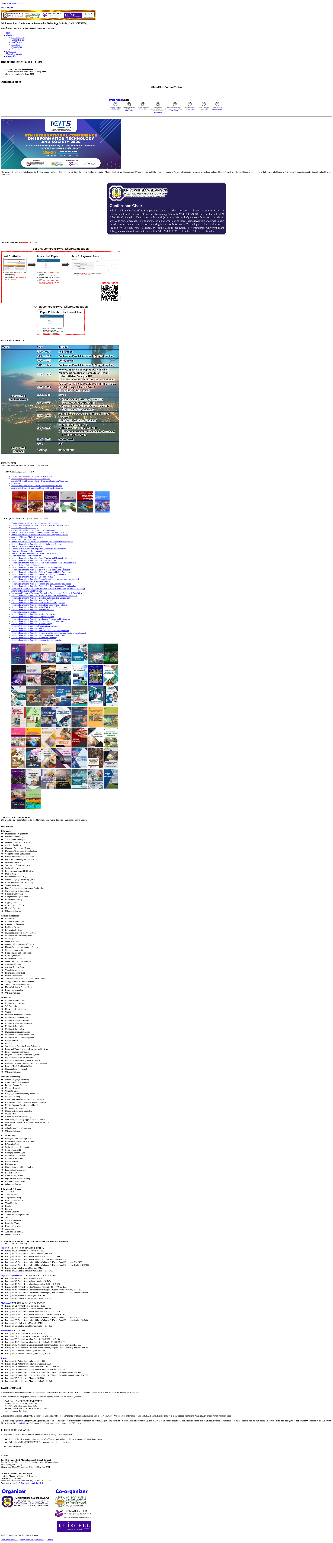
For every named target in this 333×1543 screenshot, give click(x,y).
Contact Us (10, 56)
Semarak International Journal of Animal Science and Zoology (37, 607)
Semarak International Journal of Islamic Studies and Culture (36, 544)
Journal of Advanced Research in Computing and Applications (33, 530)
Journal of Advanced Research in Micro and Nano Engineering (37, 488)
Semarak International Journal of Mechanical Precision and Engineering (40, 619)
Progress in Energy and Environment (26, 551)
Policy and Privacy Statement (32, 1540)
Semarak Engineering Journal (23, 539)
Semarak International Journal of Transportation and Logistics (36, 640)
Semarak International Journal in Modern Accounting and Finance (38, 574)
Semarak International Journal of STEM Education (32, 628)
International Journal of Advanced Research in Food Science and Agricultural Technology (48, 588)
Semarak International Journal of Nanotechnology (31, 623)
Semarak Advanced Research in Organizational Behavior (34, 626)
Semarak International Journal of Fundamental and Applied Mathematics (41, 584)
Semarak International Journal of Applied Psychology (33, 614)
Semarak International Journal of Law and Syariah (32, 577)
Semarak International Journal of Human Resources (32, 609)
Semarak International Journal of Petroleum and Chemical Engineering (40, 630)
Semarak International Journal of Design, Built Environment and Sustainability (43, 586)
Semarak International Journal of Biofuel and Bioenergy (34, 638)
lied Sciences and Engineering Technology (39, 481)
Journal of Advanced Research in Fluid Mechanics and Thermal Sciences (36, 486)
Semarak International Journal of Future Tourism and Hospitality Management (43, 558)
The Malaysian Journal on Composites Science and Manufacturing (38, 549)
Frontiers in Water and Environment (26, 556)
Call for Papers (17, 40)
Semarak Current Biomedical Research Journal (30, 581)
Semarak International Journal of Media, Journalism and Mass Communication (43, 563)
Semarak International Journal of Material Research (32, 600)
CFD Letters (15, 483)
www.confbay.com (16, 3)
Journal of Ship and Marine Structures (27, 537)
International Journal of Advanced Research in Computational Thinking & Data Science (47, 593)
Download (15, 44)
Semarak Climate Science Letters (25, 565)
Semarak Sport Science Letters (24, 612)
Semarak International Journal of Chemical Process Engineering (37, 621)
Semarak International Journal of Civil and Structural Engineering (38, 602)
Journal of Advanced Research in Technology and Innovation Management (42, 542)
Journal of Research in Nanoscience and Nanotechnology (35, 553)
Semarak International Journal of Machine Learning (32, 616)
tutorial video (21, 1423)
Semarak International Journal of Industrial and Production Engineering (40, 598)
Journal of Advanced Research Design (24, 528)
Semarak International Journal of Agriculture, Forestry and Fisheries (39, 605)
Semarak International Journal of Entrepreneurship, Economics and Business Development (48, 633)
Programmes (16, 47)
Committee (15, 49)
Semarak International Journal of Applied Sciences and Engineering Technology (44, 595)
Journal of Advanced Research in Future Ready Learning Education (39, 532)
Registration (11, 51)
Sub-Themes (16, 42)
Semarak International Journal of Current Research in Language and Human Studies (45, 579)
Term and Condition (9, 1540)
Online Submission (14, 54)
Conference (11, 35)
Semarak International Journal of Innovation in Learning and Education (40, 570)
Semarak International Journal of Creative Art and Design (35, 560)
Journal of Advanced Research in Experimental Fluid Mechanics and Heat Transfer (40, 525)
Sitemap (50, 1540)
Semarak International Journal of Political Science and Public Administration (42, 572)
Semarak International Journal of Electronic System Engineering (37, 567)
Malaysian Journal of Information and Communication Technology (35, 523)
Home (8, 33)
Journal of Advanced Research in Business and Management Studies (39, 535)
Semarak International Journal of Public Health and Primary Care (38, 635)
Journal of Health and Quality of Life (26, 591)
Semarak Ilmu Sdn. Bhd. (32, 1483)
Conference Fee (17, 37)
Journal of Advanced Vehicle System (26, 546)
